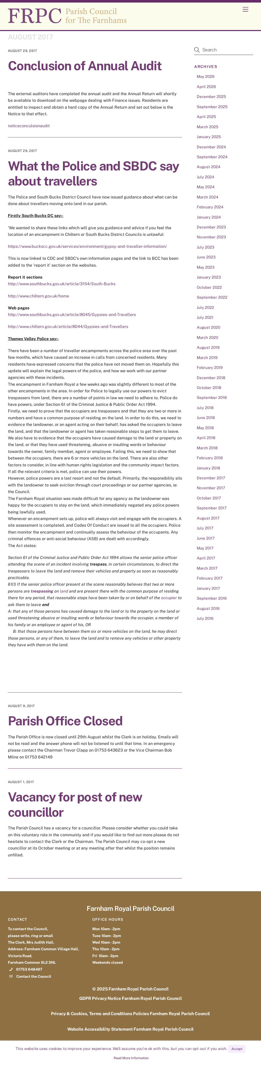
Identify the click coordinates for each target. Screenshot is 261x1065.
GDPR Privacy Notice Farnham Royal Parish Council (130, 998)
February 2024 (210, 207)
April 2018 (206, 438)
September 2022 (212, 297)
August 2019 (208, 347)
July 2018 (205, 408)
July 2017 (205, 528)
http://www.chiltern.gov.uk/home (38, 296)
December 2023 (211, 227)
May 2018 (205, 428)
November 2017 (211, 488)
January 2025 (209, 137)
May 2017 (205, 548)
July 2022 (205, 307)
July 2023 (205, 247)
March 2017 (207, 568)
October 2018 (209, 387)
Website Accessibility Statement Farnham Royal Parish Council (130, 1029)
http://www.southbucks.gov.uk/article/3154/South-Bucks (61, 283)
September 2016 (212, 598)
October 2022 (209, 287)
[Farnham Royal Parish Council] (67, 20)
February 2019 (210, 367)
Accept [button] (236, 1049)
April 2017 (206, 558)
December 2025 (211, 96)
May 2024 (206, 187)
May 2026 (205, 76)
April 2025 (206, 116)
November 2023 (211, 237)
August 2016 (208, 608)
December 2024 (211, 147)
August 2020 (208, 327)
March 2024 (207, 197)
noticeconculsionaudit (29, 125)
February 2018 (210, 458)
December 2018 (211, 378)
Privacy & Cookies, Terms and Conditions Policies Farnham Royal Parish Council (130, 1013)
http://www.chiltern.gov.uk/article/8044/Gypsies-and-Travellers (68, 326)
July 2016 (205, 618)
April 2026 (206, 86)
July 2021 (205, 317)
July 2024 (205, 177)
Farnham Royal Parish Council (139, 988)
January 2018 (208, 468)
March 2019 (207, 357)
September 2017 (212, 508)
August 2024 (208, 167)
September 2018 (212, 397)
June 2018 (206, 417)
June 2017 (206, 538)
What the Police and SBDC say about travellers (93, 174)
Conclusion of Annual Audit (85, 65)
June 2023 (206, 257)
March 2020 (207, 337)
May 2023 (206, 267)
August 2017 (208, 518)
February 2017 (210, 578)
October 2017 (209, 498)
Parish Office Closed (65, 720)
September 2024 (212, 157)
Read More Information (131, 1058)
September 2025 (212, 107)
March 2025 (207, 127)
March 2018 (207, 448)
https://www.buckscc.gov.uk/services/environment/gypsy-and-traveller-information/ (87, 246)
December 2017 (211, 478)
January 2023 (209, 277)
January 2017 (208, 588)
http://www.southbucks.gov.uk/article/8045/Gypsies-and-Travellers (72, 314)
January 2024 (209, 217)
